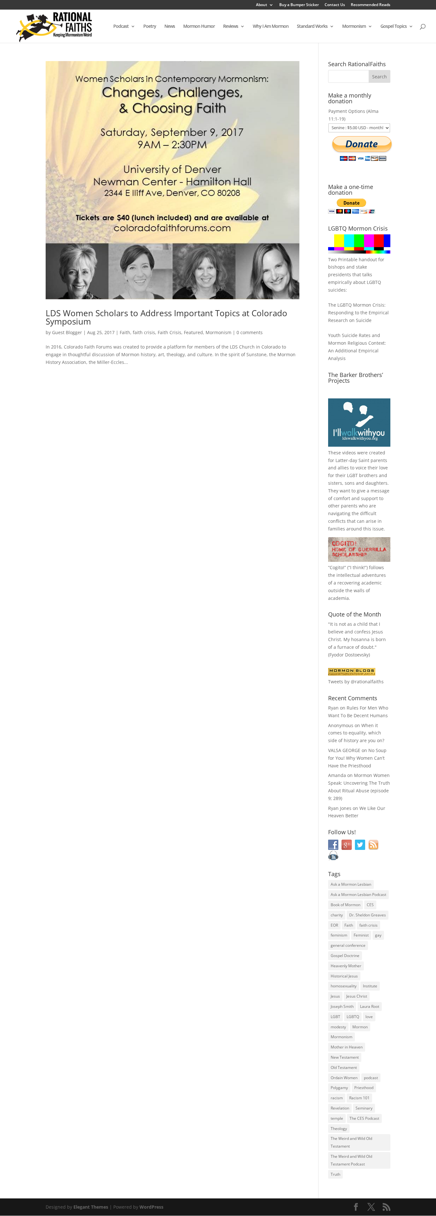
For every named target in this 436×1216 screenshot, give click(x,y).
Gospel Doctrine (345, 955)
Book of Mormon (345, 904)
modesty (338, 1027)
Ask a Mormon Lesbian (351, 884)
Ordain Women (344, 1077)
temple (337, 1118)
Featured (193, 332)
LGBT (352, 475)
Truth (335, 1174)
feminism (339, 935)
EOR (334, 925)
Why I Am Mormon (271, 26)
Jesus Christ (356, 996)
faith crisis (144, 332)
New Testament (345, 1057)
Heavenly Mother (346, 966)
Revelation (340, 1108)
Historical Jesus (344, 976)
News (169, 26)
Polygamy (339, 1087)
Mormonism (354, 26)
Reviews (230, 26)
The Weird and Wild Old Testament (351, 1142)
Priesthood (363, 1087)
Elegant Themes (90, 1207)
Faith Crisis (169, 332)
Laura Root (369, 1006)
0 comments (250, 332)
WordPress (151, 1207)
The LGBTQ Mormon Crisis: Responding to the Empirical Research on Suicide (358, 312)
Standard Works (312, 26)
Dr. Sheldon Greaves (367, 915)
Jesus (335, 996)
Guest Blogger (67, 332)
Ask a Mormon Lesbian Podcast (358, 894)
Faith (125, 332)
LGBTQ (353, 1016)
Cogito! (337, 567)
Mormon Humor (199, 26)
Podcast (121, 26)
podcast (371, 1077)
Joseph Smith (342, 1006)
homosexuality (344, 986)
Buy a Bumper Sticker (299, 5)
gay (378, 935)
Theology (339, 1128)
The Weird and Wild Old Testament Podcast (351, 1160)
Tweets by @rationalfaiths (356, 682)
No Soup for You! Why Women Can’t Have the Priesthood (357, 758)
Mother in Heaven (347, 1047)
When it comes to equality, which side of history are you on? (356, 733)
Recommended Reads (370, 5)
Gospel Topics (393, 26)
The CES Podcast (364, 1118)
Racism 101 (359, 1098)
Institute (370, 986)
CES (370, 904)
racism (337, 1098)
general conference (348, 945)
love (369, 1016)
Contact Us (335, 5)
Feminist (361, 935)
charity (337, 915)
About (261, 5)
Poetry (149, 26)
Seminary (364, 1108)
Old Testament (344, 1067)
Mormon (360, 1027)
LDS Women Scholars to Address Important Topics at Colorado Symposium (166, 317)
